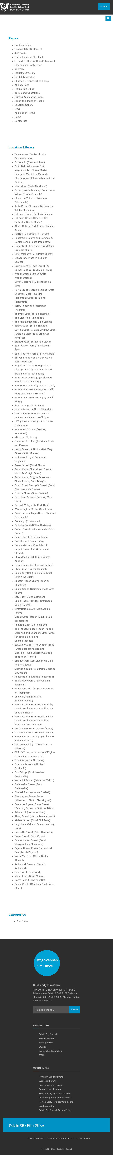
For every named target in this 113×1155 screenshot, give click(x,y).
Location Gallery (24, 104)
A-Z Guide (20, 53)
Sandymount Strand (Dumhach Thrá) (35, 385)
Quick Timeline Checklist (29, 57)
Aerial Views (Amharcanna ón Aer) (34, 728)
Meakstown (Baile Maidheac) (31, 186)
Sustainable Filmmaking (50, 1051)
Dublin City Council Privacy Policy (55, 1110)
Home (18, 117)
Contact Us (21, 120)
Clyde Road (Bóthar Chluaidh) (31, 569)
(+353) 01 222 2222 (50, 997)
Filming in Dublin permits (51, 1076)
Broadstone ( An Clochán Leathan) (34, 565)
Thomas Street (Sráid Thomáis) (32, 313)
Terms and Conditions (27, 92)
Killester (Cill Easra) (26, 437)
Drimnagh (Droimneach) (28, 521)
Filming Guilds (46, 1042)
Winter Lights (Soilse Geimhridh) (33, 509)
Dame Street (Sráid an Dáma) (31, 537)
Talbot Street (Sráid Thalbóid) (31, 325)
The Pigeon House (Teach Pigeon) (34, 628)
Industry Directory (25, 73)
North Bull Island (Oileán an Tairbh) (34, 780)
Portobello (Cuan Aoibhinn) (30, 162)
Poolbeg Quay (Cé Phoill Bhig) (31, 624)
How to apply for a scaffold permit (56, 1101)
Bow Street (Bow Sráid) (27, 872)
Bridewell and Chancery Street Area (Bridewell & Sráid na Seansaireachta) (35, 636)
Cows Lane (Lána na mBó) (29, 541)
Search (74, 1009)
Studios (42, 1046)
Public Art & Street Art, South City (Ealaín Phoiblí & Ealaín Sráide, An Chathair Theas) (34, 708)
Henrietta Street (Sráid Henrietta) (34, 832)
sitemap (19, 69)
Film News (22, 921)
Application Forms (25, 112)
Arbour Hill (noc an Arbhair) (30, 812)
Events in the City (47, 1080)
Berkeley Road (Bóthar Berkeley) (33, 525)
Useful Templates (25, 77)
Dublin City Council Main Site (60, 1139)
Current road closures (50, 1089)
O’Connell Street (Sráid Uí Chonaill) (34, 732)
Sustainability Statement (28, 49)
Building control (46, 1106)
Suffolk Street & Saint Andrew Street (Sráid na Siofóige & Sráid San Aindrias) (35, 333)
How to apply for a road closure (54, 1093)
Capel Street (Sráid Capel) (29, 760)
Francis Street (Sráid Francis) (31, 493)
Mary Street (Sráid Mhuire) (29, 876)
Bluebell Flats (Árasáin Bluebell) (32, 792)
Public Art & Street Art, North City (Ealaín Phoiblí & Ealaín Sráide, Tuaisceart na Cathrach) (34, 720)
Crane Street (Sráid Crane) (30, 836)
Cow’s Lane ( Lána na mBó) (30, 880)
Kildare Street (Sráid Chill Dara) (32, 820)
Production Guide (24, 89)
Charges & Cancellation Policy (32, 81)
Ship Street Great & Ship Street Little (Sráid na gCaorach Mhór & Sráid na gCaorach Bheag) (33, 369)
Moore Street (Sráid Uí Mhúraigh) (33, 409)
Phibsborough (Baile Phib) (29, 405)
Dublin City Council (48, 1034)
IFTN (41, 1055)
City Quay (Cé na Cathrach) (30, 596)
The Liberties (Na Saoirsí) (29, 317)
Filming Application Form (29, 97)
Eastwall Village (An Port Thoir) (32, 505)
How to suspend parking (51, 1085)
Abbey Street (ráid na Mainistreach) (35, 816)
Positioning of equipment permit (55, 1097)
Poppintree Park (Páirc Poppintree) (34, 676)
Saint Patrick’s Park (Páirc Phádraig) (35, 353)
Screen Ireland (46, 1038)
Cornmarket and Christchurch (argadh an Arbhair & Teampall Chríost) (32, 549)
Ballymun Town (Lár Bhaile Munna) (34, 214)
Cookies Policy (23, 45)
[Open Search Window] (108, 18)
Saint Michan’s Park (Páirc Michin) (34, 254)
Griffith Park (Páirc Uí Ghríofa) (32, 234)
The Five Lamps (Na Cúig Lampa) (33, 321)
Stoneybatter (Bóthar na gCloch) (33, 341)
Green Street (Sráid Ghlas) (30, 465)
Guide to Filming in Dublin (29, 101)
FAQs (17, 108)
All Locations (22, 85)
